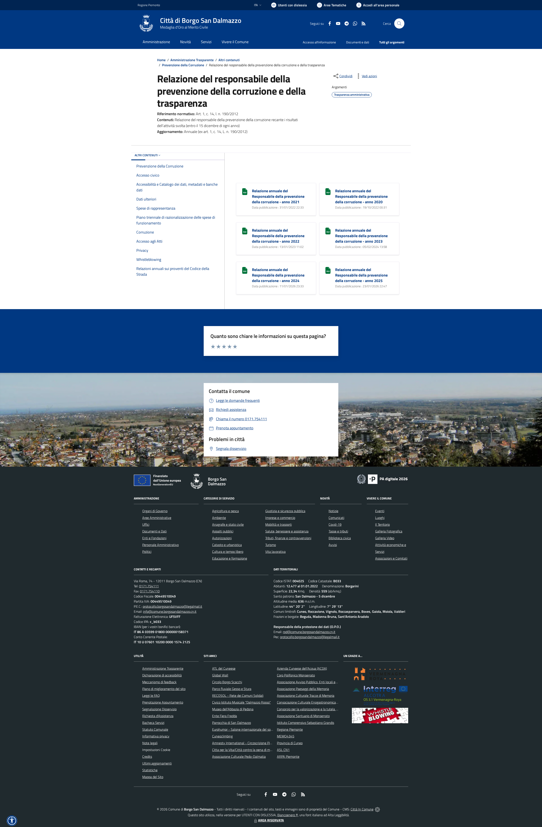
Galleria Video (384, 538)
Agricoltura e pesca (225, 510)
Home (161, 59)
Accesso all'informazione (319, 42)
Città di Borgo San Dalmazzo (200, 20)
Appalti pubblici (222, 531)
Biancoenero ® (287, 814)
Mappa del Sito (152, 776)
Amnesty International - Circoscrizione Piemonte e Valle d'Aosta (257, 742)
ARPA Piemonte (288, 756)
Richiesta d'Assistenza (157, 715)
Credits (147, 756)
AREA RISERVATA (271, 820)
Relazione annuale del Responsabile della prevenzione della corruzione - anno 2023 (361, 235)
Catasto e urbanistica (227, 544)
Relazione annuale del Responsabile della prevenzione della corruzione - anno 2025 (361, 275)
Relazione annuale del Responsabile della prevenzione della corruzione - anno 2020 (361, 196)
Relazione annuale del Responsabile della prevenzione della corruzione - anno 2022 (278, 235)
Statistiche (150, 770)
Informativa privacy (155, 736)
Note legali (150, 742)
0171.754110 (150, 591)
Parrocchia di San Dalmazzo (231, 722)
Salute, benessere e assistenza (286, 531)
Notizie (333, 510)
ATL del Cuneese (223, 668)
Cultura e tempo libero (227, 551)
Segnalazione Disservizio (159, 709)
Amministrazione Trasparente (192, 59)
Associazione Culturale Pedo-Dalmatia (239, 756)
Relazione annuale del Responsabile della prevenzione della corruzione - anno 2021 (278, 196)
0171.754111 (149, 586)
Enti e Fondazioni (154, 538)
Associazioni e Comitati (391, 558)
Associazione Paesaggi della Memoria (303, 688)
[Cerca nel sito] (399, 23)
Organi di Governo (154, 510)
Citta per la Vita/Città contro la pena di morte (244, 749)
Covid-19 (335, 524)
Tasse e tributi (338, 531)
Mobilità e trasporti (278, 524)
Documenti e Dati (154, 531)
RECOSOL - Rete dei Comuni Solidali (237, 695)
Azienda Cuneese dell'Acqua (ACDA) (302, 668)
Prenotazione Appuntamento (162, 702)
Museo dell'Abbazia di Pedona (232, 709)
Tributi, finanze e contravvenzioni (288, 538)
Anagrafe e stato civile (228, 524)
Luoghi (379, 517)
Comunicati (336, 517)
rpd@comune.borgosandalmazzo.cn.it (309, 631)
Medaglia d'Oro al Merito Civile (184, 27)
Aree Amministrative (156, 517)
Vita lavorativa (275, 551)
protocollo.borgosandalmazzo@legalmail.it (172, 606)
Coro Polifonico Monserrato (296, 675)
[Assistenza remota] (377, 809)
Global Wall (220, 675)
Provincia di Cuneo (290, 742)
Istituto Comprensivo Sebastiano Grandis (305, 722)
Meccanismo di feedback (159, 682)
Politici (146, 551)
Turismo (270, 544)
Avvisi (333, 544)
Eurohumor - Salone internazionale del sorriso (244, 729)
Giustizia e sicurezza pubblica (285, 510)
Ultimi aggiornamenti (157, 763)
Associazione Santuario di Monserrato (303, 715)
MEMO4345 (285, 736)
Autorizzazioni (222, 538)
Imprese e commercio (280, 517)
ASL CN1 (283, 749)
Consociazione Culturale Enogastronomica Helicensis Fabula (319, 702)
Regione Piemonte (149, 5)
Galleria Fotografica (388, 531)
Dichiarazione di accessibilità (162, 675)
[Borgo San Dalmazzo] (146, 23)
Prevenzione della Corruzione (183, 65)
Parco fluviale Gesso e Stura (231, 688)
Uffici (145, 524)
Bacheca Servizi (153, 722)
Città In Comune (362, 809)
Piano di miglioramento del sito (163, 688)
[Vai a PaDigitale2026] (382, 478)
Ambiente (219, 517)
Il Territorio (382, 524)
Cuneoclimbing (222, 736)
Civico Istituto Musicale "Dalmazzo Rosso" (241, 702)
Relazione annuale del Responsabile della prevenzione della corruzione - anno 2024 (278, 275)
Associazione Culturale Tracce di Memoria (305, 695)
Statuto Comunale (155, 729)
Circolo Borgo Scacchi (227, 682)
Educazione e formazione (229, 558)
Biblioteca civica (340, 538)
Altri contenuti (229, 59)
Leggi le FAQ (151, 695)
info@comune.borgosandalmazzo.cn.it (169, 611)
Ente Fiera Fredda (224, 715)
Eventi (379, 510)
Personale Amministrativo (160, 544)
